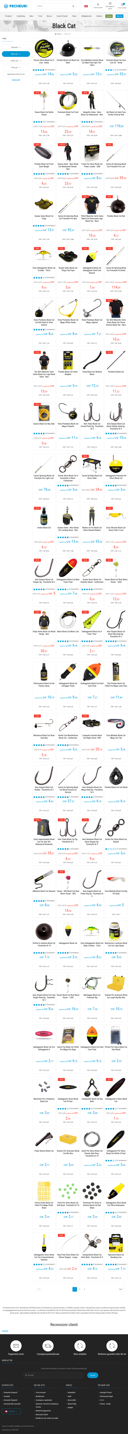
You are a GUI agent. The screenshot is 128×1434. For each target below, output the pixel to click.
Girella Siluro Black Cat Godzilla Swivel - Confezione (92, 580)
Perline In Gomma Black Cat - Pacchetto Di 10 (44, 944)
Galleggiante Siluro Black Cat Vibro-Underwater (116, 1204)
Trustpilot (5, 1331)
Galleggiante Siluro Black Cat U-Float (68, 1100)
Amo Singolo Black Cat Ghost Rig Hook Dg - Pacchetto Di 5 (116, 634)
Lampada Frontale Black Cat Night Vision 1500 (92, 736)
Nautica (99, 16)
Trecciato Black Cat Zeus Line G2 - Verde (116, 61)
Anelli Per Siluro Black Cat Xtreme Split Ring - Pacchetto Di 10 (92, 1153)
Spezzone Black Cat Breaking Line (116, 1256)
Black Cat (14, 54)
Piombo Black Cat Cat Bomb (116, 787)
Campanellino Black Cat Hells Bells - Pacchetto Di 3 (92, 1256)
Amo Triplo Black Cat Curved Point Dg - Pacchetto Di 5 (92, 426)
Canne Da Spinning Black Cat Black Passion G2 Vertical (68, 789)
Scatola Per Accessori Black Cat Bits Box (68, 1152)
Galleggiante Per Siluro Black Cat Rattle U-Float (116, 1152)
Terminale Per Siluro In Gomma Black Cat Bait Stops (92, 1205)
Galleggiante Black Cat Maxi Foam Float (68, 580)
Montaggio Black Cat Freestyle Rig (92, 996)
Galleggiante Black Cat (68, 943)
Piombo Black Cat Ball (116, 216)
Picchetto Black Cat (116, 372)
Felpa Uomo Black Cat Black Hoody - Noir (44, 632)
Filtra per (14, 67)
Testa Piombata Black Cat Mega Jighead (92, 321)
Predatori (8, 16)
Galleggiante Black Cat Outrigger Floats (68, 684)
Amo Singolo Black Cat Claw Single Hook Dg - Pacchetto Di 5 (44, 997)
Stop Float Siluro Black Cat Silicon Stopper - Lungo (68, 1256)
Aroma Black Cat (44, 527)
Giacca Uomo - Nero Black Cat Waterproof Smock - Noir (68, 166)
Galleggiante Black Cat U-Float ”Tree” (92, 632)
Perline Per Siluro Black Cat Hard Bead (116, 1048)
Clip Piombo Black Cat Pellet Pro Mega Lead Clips (116, 684)
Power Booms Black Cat (44, 1151)
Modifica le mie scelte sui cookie (47, 1418)
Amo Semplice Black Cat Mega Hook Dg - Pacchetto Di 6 (92, 789)
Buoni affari (72, 1400)
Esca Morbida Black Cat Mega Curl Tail (116, 736)
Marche (119, 16)
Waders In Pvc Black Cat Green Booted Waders (92, 528)
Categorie (15, 47)
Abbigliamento (86, 16)
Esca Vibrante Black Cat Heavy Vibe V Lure (116, 528)
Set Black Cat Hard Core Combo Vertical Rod (116, 113)
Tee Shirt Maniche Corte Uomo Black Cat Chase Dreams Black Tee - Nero (116, 322)
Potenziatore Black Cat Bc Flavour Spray (44, 684)
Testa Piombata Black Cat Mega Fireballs (68, 425)
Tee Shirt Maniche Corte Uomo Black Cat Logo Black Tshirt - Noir (44, 374)
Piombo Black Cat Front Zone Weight (44, 165)
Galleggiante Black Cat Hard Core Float (92, 684)
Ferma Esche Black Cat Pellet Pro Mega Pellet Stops (44, 1205)
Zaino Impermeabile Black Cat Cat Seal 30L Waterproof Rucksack (44, 841)
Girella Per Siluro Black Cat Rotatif (116, 840)
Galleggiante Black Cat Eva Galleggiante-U (44, 1048)
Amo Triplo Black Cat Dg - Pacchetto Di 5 (68, 840)
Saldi (69, 1396)
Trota (40, 16)
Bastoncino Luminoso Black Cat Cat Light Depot (116, 944)
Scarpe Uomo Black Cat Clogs (44, 217)
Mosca (49, 16)
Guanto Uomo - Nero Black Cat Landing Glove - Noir (68, 528)
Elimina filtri (16, 80)
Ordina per (15, 61)
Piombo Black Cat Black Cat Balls (68, 61)
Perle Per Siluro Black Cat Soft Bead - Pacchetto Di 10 (68, 1204)
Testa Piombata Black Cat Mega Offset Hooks (68, 321)
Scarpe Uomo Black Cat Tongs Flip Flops (68, 269)
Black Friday (72, 1404)
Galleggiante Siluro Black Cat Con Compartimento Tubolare (44, 1257)
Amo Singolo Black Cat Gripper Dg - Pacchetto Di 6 (44, 580)
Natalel (70, 1408)
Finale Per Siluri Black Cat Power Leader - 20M (92, 165)
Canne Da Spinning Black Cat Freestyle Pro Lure (116, 165)
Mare (31, 16)
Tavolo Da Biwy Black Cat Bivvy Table (92, 476)
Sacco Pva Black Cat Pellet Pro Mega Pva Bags (68, 1048)
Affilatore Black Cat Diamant (44, 891)
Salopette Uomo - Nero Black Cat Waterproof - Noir (92, 113)
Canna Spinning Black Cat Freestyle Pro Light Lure (44, 476)
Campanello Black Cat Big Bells (92, 1100)
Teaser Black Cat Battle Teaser (44, 113)
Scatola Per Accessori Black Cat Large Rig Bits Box (116, 996)
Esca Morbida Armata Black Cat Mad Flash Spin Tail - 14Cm (92, 62)
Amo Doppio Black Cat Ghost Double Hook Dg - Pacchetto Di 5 (116, 426)
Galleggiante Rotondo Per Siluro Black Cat (116, 476)
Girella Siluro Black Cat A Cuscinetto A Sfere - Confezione (68, 478)
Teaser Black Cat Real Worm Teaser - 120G (68, 996)
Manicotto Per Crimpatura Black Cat (44, 1100)
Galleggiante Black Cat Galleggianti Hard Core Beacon (92, 270)
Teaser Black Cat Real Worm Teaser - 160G (116, 580)
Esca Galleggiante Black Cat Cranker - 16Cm (44, 269)
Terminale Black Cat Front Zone (68, 113)
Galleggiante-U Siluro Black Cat (116, 1100)
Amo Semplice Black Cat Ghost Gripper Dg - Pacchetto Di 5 (92, 841)
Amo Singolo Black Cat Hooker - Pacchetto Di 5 (44, 788)
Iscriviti (92, 1375)
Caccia (109, 16)
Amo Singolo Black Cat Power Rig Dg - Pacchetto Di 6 (92, 893)
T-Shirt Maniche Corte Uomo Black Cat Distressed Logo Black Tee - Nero (92, 218)
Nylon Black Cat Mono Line (68, 631)
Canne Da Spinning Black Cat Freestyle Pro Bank (116, 269)
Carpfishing (21, 16)
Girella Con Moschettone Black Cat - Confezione (68, 736)
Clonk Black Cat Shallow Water (92, 373)
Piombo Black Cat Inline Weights (68, 373)
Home (59, 34)
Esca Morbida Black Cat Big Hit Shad (116, 892)
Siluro (74, 16)
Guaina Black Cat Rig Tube (44, 424)
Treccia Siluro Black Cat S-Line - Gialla (44, 61)
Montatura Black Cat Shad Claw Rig (44, 736)
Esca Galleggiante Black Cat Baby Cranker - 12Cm (92, 944)
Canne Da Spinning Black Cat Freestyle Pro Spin (68, 217)
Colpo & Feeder (62, 16)
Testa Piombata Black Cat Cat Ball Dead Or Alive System (44, 322)
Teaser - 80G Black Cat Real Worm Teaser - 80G (68, 892)
